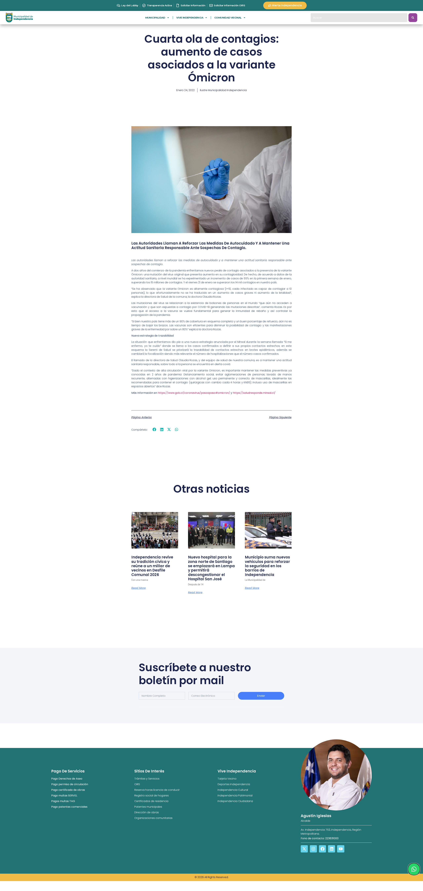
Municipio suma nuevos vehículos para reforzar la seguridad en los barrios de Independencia (267, 566)
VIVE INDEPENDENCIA (189, 17)
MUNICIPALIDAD (155, 17)
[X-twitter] (304, 848)
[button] (154, 429)
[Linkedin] (331, 848)
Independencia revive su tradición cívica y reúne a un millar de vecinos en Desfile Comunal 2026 (152, 566)
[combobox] (359, 17)
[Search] (412, 17)
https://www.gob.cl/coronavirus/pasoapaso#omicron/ (194, 393)
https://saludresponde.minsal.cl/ (254, 393)
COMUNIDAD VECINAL (228, 17)
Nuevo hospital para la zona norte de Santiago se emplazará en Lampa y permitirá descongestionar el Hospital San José (211, 568)
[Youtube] (340, 848)
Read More (138, 588)
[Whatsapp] (414, 869)
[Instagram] (313, 848)
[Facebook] (322, 848)
